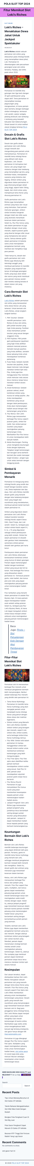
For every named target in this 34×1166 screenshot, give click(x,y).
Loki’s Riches (9, 301)
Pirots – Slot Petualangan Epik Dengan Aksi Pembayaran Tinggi (17, 640)
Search (5, 1082)
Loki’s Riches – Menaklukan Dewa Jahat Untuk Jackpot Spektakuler (16, 35)
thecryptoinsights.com (13, 1034)
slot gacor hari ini (8, 1151)
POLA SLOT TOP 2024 (20, 1163)
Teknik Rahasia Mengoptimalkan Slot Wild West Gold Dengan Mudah (17, 1109)
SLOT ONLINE (9, 23)
